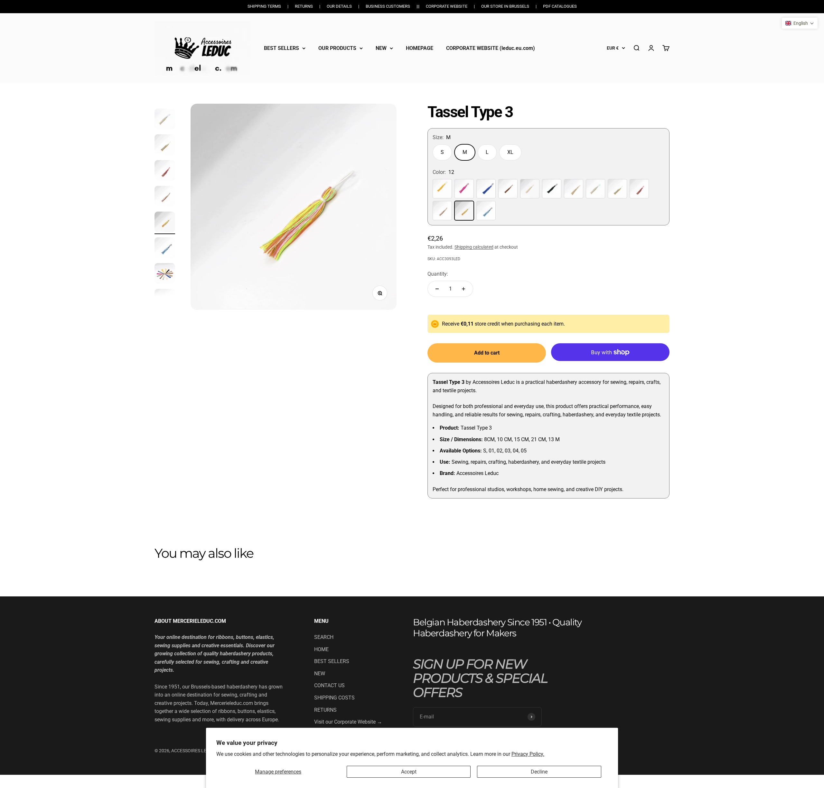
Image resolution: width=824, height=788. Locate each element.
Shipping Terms (264, 6)
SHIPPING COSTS (334, 698)
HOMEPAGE (419, 48)
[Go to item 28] (164, 248)
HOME (321, 649)
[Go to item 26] (164, 197)
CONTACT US (329, 685)
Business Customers (388, 6)
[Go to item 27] (164, 223)
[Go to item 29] (164, 274)
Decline (539, 772)
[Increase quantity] (463, 289)
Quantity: (437, 274)
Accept (409, 772)
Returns (304, 6)
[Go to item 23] (164, 120)
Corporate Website (446, 6)
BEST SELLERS (281, 48)
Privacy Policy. (527, 754)
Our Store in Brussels (505, 6)
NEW (381, 48)
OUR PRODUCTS (337, 48)
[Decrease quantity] (437, 289)
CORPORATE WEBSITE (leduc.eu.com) (490, 48)
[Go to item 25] (164, 171)
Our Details (339, 6)
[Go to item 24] (164, 145)
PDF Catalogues (560, 6)
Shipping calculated (473, 247)
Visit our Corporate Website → (348, 722)
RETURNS (325, 710)
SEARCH (323, 637)
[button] (799, 23)
